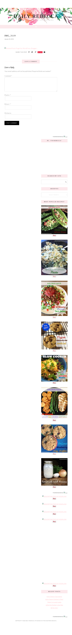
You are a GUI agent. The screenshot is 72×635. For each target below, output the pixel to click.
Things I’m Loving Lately (54, 602)
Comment (8, 76)
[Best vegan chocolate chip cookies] (54, 348)
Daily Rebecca (36, 16)
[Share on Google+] (36, 52)
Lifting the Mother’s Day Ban (54, 605)
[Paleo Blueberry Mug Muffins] (54, 451)
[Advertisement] (54, 552)
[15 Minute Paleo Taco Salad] (54, 315)
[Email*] (30, 104)
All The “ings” (54, 608)
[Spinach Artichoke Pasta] (54, 274)
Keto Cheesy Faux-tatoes (54, 596)
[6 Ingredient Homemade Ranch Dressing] (54, 485)
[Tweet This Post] (32, 52)
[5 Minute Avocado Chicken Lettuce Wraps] (54, 233)
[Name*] (30, 95)
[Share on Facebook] (29, 52)
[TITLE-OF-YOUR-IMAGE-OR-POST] (54, 496)
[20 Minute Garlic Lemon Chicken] (54, 418)
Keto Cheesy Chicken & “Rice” (54, 599)
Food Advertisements (57, 136)
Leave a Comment (31, 61)
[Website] (30, 113)
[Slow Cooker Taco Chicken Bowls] (54, 380)
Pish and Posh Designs (49, 620)
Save (40, 52)
